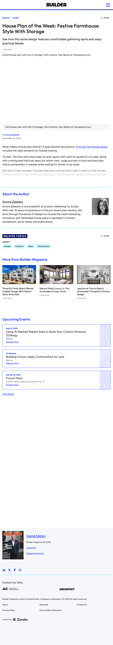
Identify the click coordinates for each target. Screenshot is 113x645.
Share (106, 18)
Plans (16, 18)
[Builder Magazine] (56, 4)
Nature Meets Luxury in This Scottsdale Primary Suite (54, 290)
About (5, 604)
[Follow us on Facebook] (14, 570)
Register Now (12, 342)
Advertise (43, 604)
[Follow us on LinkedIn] (4, 570)
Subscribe (31, 548)
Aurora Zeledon (12, 134)
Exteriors (19, 246)
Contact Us (82, 604)
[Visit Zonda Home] (15, 619)
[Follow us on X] (9, 570)
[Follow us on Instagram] (20, 570)
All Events (8, 394)
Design (6, 18)
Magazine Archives (35, 553)
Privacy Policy (8, 610)
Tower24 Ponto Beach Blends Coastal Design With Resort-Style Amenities (17, 291)
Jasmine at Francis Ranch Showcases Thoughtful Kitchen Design (93, 291)
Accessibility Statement (50, 610)
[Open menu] (108, 5)
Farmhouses (43, 246)
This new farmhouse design (92, 146)
